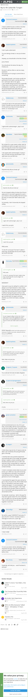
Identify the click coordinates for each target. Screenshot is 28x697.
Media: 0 (25, 24)
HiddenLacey (5, 110)
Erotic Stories (12, 586)
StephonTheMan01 (9, 618)
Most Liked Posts (18, 14)
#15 (26, 439)
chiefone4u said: (7, 218)
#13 (26, 375)
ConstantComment (6, 9)
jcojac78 (6, 586)
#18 (26, 554)
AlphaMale (4, 158)
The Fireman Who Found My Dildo (16, 591)
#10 (26, 301)
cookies (15, 679)
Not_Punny (4, 569)
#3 (26, 111)
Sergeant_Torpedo (6, 375)
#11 (26, 336)
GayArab (7, 600)
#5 (26, 158)
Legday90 (7, 610)
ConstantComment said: (9, 313)
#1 (26, 39)
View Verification (23, 121)
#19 (26, 569)
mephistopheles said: (8, 239)
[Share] (24, 39)
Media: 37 (24, 512)
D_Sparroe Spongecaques (8, 409)
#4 (26, 128)
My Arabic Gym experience (13, 598)
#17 (26, 534)
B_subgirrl (4, 504)
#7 (26, 206)
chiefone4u (4, 128)
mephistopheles (5, 92)
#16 (26, 504)
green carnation (5, 438)
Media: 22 (24, 266)
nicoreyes (7, 593)
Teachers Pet (9, 617)
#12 (26, 361)
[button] (1, 1)
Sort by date (8, 14)
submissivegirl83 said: (8, 269)
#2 (26, 92)
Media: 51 (24, 47)
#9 (26, 255)
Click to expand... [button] (14, 326)
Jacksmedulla (5, 171)
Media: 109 (24, 562)
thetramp (4, 301)
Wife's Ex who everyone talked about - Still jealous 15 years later (15, 607)
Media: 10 (24, 422)
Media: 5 (25, 100)
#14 (26, 409)
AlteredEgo (4, 534)
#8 (26, 227)
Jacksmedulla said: (7, 185)
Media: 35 (24, 141)
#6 (26, 171)
